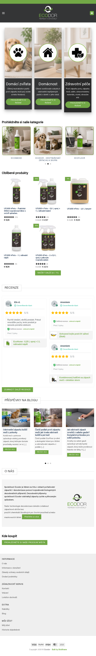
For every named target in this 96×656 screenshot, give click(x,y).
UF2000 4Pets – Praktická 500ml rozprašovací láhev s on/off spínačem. (15, 211)
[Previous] (5, 140)
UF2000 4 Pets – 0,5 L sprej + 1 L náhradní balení (48, 210)
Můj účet (6, 625)
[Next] (90, 140)
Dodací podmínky (9, 577)
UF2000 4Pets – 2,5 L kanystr (79, 209)
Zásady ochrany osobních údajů (15, 572)
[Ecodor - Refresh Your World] (48, 13)
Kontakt (5, 589)
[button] (3, 13)
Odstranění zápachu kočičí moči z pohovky (15, 431)
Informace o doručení (11, 568)
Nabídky (5, 609)
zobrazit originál (28, 329)
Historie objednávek (11, 630)
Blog (4, 614)
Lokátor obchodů (9, 597)
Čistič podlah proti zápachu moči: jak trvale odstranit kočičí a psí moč (47, 432)
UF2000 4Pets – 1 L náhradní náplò (16, 257)
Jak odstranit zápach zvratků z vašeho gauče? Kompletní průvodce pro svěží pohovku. (78, 434)
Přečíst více (10, 449)
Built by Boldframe (59, 650)
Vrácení (5, 593)
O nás (4, 564)
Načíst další (48, 273)
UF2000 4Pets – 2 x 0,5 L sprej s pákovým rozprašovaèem (46, 258)
